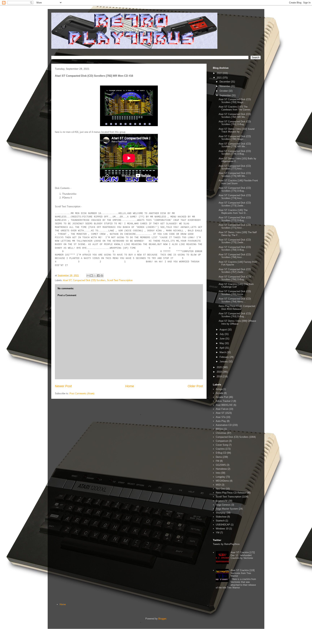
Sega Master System (227, 508)
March (223, 352)
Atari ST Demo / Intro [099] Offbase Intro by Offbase (237, 322)
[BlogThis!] (91, 275)
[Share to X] (95, 275)
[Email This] (88, 275)
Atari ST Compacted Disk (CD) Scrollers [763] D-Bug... (235, 315)
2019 (219, 371)
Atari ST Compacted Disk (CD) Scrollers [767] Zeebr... (235, 271)
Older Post (195, 386)
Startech (220, 520)
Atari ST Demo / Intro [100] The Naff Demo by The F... (238, 234)
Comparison (222, 441)
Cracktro (220, 448)
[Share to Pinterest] (102, 275)
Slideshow (221, 516)
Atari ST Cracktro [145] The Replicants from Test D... (233, 211)
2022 (219, 73)
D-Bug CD (221, 452)
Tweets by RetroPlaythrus (226, 544)
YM (217, 532)
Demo (219, 457)
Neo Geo (220, 488)
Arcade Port (222, 397)
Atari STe (221, 417)
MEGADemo (222, 480)
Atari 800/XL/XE (224, 405)
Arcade (219, 393)
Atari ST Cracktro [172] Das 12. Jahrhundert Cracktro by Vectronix (243, 555)
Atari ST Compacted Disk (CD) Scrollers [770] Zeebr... (235, 241)
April (222, 347)
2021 (219, 77)
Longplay (220, 476)
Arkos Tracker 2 (224, 401)
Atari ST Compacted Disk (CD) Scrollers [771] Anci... (235, 226)
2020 (219, 367)
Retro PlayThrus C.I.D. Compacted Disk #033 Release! (237, 307)
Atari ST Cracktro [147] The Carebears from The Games (234, 108)
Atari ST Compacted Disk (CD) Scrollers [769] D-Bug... (235, 248)
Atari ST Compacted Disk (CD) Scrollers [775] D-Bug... (235, 189)
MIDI (218, 484)
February (224, 357)
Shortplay (221, 512)
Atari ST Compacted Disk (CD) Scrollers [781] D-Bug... (235, 123)
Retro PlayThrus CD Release (231, 492)
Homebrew (221, 469)
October (224, 90)
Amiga (219, 389)
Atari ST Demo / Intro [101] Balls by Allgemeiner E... (237, 160)
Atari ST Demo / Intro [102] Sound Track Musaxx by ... (236, 130)
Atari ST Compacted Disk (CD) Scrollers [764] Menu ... (235, 300)
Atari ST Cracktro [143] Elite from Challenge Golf (236, 285)
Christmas (221, 433)
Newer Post (63, 386)
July (222, 334)
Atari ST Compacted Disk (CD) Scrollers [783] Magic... (235, 101)
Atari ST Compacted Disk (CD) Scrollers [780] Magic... (235, 138)
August (224, 329)
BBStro (219, 429)
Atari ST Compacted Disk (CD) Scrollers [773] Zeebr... (235, 204)
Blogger (162, 618)
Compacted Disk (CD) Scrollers (89, 280)
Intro (218, 472)
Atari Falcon (222, 409)
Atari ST (67, 280)
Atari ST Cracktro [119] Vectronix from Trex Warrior (243, 573)
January (224, 361)
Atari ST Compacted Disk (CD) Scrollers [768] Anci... (235, 256)
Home (129, 386)
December (225, 81)
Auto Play (221, 421)
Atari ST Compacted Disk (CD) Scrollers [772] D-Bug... (235, 219)
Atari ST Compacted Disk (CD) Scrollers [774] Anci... (235, 197)
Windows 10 (222, 528)
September (226, 95)
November (225, 86)
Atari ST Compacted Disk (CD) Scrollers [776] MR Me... (235, 174)
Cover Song (222, 445)
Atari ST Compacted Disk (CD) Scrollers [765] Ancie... (235, 293)
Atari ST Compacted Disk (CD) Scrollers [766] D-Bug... (235, 278)
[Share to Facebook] (98, 275)
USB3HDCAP (223, 524)
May (222, 343)
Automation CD (224, 425)
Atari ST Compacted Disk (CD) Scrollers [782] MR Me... (235, 115)
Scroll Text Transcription (120, 280)
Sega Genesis (223, 504)
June (222, 338)
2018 (219, 376)
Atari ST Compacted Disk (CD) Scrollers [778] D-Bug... (235, 152)
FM (217, 461)
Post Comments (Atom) (82, 393)
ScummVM (222, 500)
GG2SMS (221, 465)
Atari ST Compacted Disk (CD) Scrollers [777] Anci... (235, 167)
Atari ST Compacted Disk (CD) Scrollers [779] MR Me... (235, 145)
